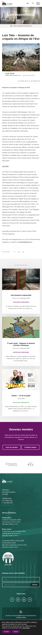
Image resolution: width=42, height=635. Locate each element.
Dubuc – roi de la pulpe (21, 396)
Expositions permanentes (21, 402)
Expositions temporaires (21, 302)
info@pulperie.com (8, 505)
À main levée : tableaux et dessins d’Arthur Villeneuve (21, 344)
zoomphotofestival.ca (25, 242)
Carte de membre (12, 447)
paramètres (26, 628)
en (28, 3)
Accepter (6, 631)
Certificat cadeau (30, 447)
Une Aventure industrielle (21, 295)
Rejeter (16, 631)
